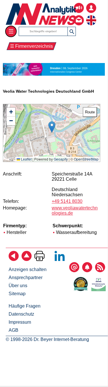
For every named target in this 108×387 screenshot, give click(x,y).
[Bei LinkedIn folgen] (60, 259)
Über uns (18, 285)
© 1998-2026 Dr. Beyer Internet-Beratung (47, 339)
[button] (51, 127)
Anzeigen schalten (28, 269)
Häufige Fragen (25, 306)
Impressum (20, 322)
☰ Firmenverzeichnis (31, 46)
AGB (13, 330)
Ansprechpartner (26, 277)
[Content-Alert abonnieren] (87, 270)
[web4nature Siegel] (82, 289)
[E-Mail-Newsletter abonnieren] (74, 270)
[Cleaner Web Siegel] (99, 289)
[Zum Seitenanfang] (27, 259)
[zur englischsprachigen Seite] (91, 16)
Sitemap (17, 293)
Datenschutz (21, 314)
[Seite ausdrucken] (39, 259)
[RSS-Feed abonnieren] (100, 270)
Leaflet (26, 159)
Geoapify (61, 159)
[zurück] (14, 259)
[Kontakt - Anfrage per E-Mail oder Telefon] (79, 16)
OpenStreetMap (86, 159)
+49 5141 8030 (67, 201)
